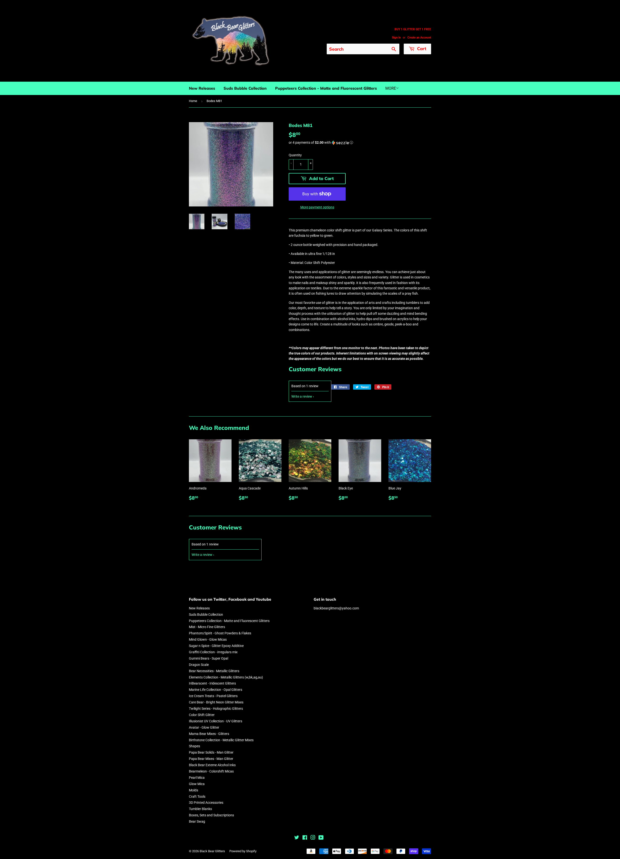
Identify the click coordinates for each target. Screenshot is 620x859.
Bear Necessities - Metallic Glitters (214, 671)
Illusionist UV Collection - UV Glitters (215, 721)
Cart (421, 48)
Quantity (295, 155)
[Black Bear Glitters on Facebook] (304, 838)
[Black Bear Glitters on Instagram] (312, 838)
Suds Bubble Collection (245, 88)
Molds (193, 790)
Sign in (396, 37)
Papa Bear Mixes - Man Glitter (211, 759)
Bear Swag (197, 821)
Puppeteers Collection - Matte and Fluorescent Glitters (326, 88)
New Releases (202, 88)
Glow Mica (197, 784)
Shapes (194, 746)
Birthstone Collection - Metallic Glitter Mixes (221, 740)
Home (193, 101)
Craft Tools (197, 796)
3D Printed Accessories (206, 802)
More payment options (317, 207)
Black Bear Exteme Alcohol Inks (212, 765)
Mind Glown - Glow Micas (208, 639)
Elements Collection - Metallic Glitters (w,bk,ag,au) (226, 677)
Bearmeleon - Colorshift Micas (211, 771)
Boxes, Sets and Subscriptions (211, 815)
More (390, 88)
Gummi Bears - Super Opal (208, 658)
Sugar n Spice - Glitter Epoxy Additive (216, 646)
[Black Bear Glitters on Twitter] (296, 838)
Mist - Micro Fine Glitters (207, 627)
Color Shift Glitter (202, 715)
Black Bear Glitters (212, 851)
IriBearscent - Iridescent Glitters (212, 683)
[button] (360, 142)
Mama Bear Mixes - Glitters (209, 734)
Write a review (301, 396)
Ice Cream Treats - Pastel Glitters (213, 696)
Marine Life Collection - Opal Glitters (215, 690)
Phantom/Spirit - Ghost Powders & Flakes (220, 633)
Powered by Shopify (242, 851)
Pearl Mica (197, 778)
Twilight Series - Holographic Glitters (216, 708)
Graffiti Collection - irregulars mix (213, 652)
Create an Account (419, 37)
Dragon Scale (199, 665)
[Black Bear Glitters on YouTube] (321, 838)
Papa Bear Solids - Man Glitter (211, 752)
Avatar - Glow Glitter (204, 727)
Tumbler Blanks (200, 809)
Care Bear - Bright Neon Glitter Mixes (216, 702)
